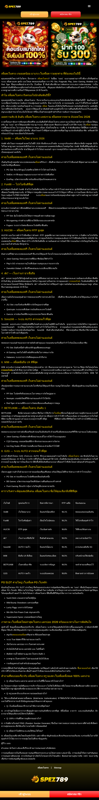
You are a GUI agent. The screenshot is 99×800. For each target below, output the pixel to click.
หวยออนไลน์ (74, 281)
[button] (89, 6)
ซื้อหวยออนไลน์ (83, 668)
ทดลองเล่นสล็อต (19, 635)
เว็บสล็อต (57, 413)
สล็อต (44, 106)
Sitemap (57, 768)
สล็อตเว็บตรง (43, 78)
